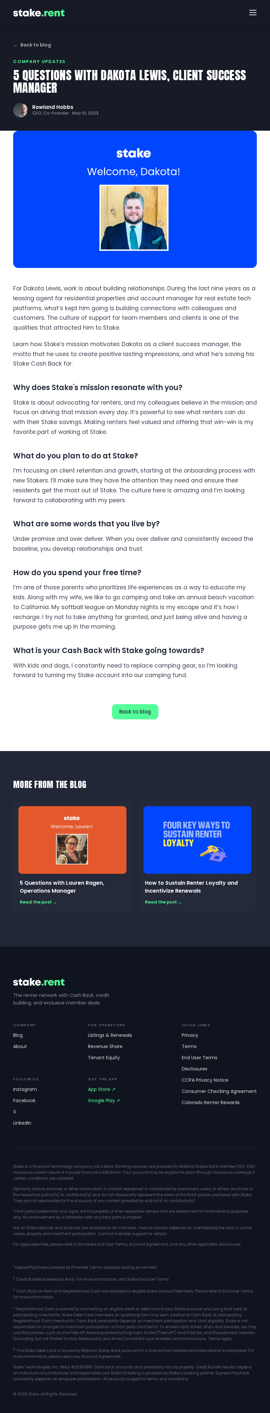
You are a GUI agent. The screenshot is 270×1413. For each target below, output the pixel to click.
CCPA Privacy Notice (205, 1080)
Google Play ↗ (104, 1100)
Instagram (25, 1089)
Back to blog (32, 45)
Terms (189, 1046)
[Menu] (253, 12)
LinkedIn (22, 1123)
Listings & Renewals (110, 1035)
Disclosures (194, 1069)
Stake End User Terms (106, 1244)
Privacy (190, 1035)
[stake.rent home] (39, 12)
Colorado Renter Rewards (211, 1102)
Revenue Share (105, 1046)
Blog (18, 1035)
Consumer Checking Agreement (219, 1091)
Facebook (24, 1100)
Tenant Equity (104, 1057)
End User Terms (199, 1057)
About (20, 1046)
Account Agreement (148, 1244)
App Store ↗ (102, 1089)
